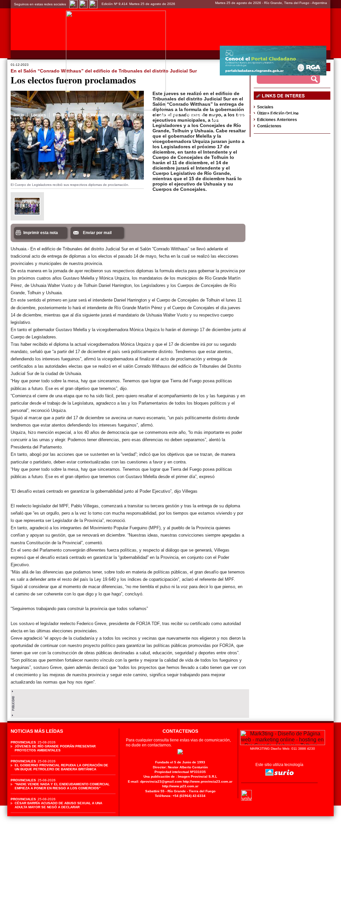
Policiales (195, 115)
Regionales (94, 115)
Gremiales (143, 115)
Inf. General (218, 117)
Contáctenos (269, 126)
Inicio (19, 115)
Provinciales (65, 115)
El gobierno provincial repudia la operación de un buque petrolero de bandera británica (61, 767)
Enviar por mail (97, 232)
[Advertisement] (130, 702)
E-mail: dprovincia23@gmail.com (155, 781)
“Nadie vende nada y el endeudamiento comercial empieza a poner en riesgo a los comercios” (62, 786)
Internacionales (280, 115)
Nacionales (248, 115)
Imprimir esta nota (40, 232)
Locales (38, 115)
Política (119, 115)
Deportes (311, 115)
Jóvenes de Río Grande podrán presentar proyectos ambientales (55, 748)
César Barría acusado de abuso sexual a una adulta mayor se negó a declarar (58, 805)
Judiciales (169, 115)
